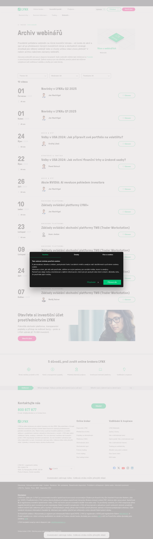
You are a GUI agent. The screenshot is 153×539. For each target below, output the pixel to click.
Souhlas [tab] (45, 254)
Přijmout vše (112, 282)
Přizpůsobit (91, 282)
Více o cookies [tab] (107, 254)
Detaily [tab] (76, 254)
